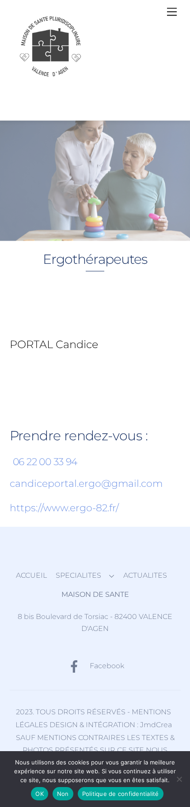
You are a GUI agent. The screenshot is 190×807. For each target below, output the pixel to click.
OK (39, 793)
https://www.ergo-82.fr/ (64, 508)
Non (63, 793)
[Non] (179, 779)
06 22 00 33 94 (45, 462)
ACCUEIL (31, 575)
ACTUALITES (145, 575)
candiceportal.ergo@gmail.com (86, 484)
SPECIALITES (78, 575)
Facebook (106, 666)
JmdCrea (156, 725)
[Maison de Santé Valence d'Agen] (54, 80)
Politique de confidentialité (120, 793)
